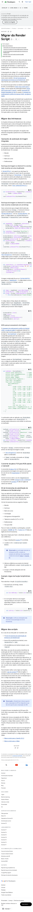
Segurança (4, 778)
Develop (4, 8)
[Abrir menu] (2, 2)
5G (2, 807)
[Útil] (8, 31)
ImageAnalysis (15, 473)
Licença (10, 900)
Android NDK (4, 861)
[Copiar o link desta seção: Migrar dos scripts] (19, 629)
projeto (18, 540)
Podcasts (3, 788)
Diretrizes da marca (19, 900)
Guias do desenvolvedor (7, 853)
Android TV (4, 823)
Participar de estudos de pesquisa (9, 875)
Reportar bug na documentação (9, 870)
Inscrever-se (26, 904)
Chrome (3, 887)
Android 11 (3, 844)
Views (26, 8)
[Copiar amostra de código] (31, 190)
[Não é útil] (11, 31)
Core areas (14, 8)
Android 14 (4, 837)
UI (20, 8)
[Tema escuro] (29, 190)
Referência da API (5, 856)
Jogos (2, 794)
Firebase (3, 890)
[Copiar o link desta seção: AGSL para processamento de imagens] (28, 325)
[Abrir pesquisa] (19, 2)
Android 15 (4, 834)
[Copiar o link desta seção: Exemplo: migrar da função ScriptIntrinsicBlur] (5, 578)
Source (3, 780)
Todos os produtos (6, 895)
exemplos (13, 482)
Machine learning (5, 797)
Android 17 (4, 830)
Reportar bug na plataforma (8, 867)
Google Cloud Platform (7, 892)
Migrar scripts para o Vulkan (12, 741)
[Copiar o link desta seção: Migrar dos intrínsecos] (22, 119)
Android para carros (6, 821)
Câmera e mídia (5, 802)
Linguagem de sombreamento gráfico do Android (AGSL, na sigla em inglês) (16, 94)
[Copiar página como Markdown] (16, 39)
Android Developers (5, 28)
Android (3, 773)
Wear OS (3, 816)
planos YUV (13, 469)
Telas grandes (4, 813)
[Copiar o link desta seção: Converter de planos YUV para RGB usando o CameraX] (10, 466)
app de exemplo (11, 672)
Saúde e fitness (5, 799)
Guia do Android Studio (7, 851)
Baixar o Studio (4, 858)
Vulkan (21, 556)
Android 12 (4, 842)
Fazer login (28, 2)
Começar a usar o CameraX (22, 480)
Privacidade (4, 804)
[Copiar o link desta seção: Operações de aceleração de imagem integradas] (10, 141)
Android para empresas (7, 775)
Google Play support (6, 872)
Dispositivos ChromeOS (7, 818)
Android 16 (4, 832)
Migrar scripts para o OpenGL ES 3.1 (14, 738)
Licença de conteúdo (17, 755)
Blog (2, 785)
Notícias (3, 783)
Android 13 (3, 839)
